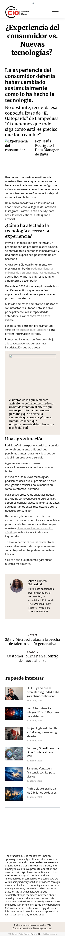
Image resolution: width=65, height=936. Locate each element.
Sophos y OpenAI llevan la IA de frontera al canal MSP (43, 752)
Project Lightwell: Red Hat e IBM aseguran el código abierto (42, 732)
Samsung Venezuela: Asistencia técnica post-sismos (41, 772)
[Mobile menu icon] (55, 12)
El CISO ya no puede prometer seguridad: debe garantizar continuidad (43, 692)
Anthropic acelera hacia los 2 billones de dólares (42, 790)
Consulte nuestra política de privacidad (32, 928)
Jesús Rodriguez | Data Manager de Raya (47, 147)
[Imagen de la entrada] (14, 693)
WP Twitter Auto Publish (19, 934)
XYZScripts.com (50, 934)
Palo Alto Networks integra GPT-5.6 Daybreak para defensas (43, 712)
